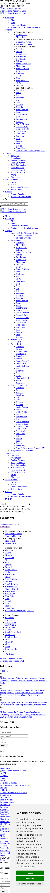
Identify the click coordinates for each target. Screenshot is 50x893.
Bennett (19, 95)
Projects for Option (8, 802)
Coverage (4, 841)
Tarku (18, 112)
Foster (18, 92)
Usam (18, 78)
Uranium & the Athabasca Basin (24, 233)
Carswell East (22, 126)
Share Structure (17, 168)
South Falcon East (23, 64)
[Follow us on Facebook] (8, 499)
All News (4, 671)
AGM (13, 175)
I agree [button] (30, 873)
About (13, 20)
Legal (2, 855)
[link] (28, 866)
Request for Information (21, 196)
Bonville (19, 107)
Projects (8, 30)
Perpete (19, 141)
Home (8, 216)
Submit (4, 745)
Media (13, 184)
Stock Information (18, 165)
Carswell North (22, 129)
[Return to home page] (13, 12)
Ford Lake (20, 136)
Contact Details (17, 194)
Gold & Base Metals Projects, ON (30, 151)
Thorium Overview (24, 44)
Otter (18, 102)
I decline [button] (30, 878)
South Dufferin (22, 68)
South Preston (22, 109)
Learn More (5, 768)
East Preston (21, 56)
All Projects (16, 240)
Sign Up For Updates (11, 8)
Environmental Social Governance (25, 27)
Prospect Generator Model (22, 450)
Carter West (21, 131)
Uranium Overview (24, 42)
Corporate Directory (19, 25)
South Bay (20, 148)
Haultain (19, 105)
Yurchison (20, 85)
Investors (9, 153)
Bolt (18, 71)
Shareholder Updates (19, 187)
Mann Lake (21, 66)
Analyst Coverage (18, 160)
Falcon (19, 61)
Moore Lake (21, 37)
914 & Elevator (22, 124)
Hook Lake (21, 59)
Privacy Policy (28, 866)
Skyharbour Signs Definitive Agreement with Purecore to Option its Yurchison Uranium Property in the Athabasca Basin (24, 680)
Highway (20, 73)
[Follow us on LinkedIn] (6, 499)
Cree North (20, 134)
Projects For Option (19, 385)
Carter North (21, 114)
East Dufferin (21, 119)
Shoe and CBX (22, 81)
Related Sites (16, 189)
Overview (20, 49)
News (13, 182)
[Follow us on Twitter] (11, 499)
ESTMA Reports (18, 172)
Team (13, 22)
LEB (18, 138)
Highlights (15, 155)
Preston (19, 51)
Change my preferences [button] (30, 884)
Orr (17, 100)
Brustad (19, 122)
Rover (18, 117)
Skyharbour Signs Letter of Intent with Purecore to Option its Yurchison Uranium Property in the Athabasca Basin (24, 703)
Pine (18, 143)
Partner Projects (17, 344)
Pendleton (20, 97)
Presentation (16, 158)
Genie (18, 76)
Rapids (19, 146)
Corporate (9, 18)
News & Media (11, 180)
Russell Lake (21, 35)
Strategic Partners (18, 163)
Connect (8, 192)
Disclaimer (15, 177)
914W (18, 83)
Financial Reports (18, 170)
